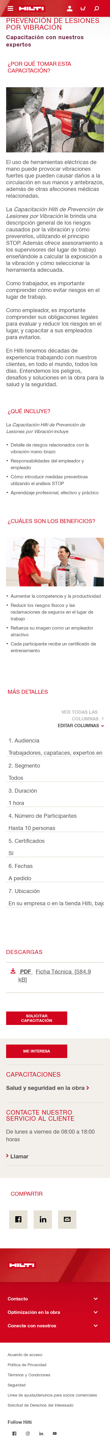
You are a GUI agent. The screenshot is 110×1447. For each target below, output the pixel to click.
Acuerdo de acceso (25, 1354)
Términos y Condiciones (29, 1374)
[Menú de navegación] (10, 8)
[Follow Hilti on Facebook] (14, 1433)
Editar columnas (78, 725)
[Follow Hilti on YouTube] (54, 1433)
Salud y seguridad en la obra (45, 1087)
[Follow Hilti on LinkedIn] (41, 1433)
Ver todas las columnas (79, 715)
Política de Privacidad (27, 1364)
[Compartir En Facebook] (18, 1219)
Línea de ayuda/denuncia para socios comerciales (52, 1395)
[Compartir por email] (67, 1219)
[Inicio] (31, 8)
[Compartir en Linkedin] (43, 1219)
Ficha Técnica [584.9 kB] (54, 975)
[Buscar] (96, 8)
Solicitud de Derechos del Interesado (40, 1405)
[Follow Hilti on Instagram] (28, 1433)
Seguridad (17, 1384)
